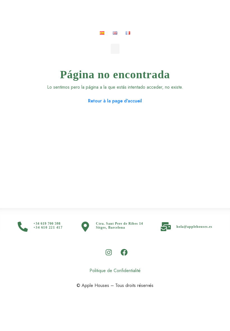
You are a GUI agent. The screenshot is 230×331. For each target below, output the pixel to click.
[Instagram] (109, 252)
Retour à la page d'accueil (115, 101)
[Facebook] (124, 252)
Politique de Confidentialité (115, 270)
